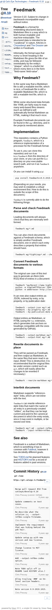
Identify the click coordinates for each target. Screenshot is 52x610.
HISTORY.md (9, 46)
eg (6, 33)
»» (47, 481)
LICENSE (9, 50)
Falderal (32, 449)
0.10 (42, 1)
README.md (9, 55)
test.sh (9, 68)
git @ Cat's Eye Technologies (13, 1)
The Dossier (37, 45)
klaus (14, 608)
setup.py (9, 63)
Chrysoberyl (20, 45)
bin (6, 28)
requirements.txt (9, 59)
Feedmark (34, 1)
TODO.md (9, 72)
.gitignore (9, 42)
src (6, 37)
